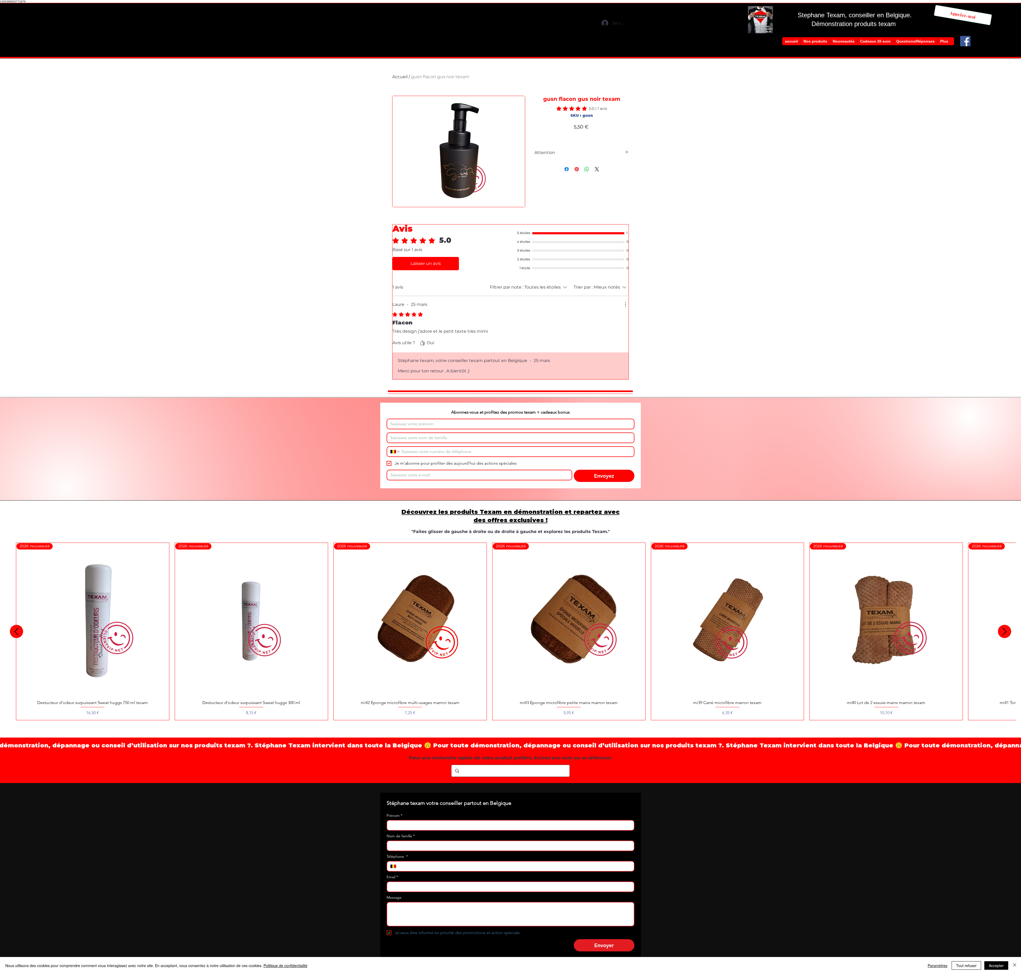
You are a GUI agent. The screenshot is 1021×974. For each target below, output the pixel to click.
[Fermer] (1014, 965)
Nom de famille (401, 836)
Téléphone (397, 856)
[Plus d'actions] (625, 304)
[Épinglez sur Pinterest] (577, 169)
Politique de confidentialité (285, 965)
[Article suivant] (1004, 631)
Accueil (400, 76)
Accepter (996, 965)
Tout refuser (966, 965)
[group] (510, 631)
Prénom (394, 815)
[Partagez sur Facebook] (566, 169)
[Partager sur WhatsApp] (587, 169)
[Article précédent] (16, 631)
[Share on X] (597, 169)
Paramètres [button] (937, 965)
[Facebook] (965, 41)
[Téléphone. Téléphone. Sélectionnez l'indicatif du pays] (395, 451)
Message (394, 897)
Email (392, 877)
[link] (581, 108)
